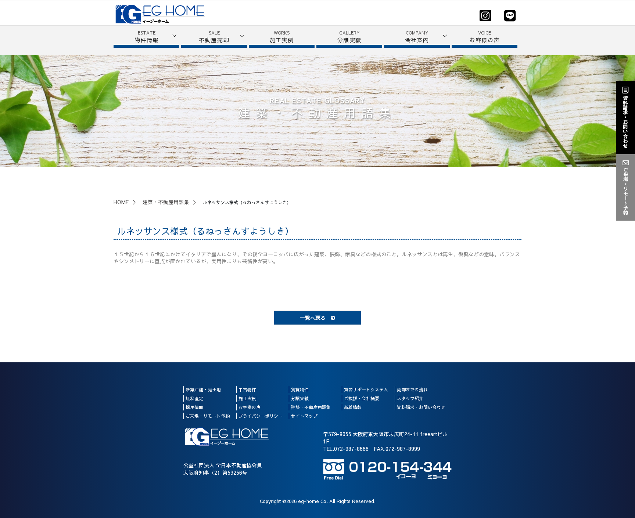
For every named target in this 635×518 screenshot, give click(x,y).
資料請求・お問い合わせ (421, 407)
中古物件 (247, 389)
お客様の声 (249, 407)
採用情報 (194, 407)
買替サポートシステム (366, 389)
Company (417, 37)
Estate (146, 37)
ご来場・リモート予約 (208, 416)
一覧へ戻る (315, 317)
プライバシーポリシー (260, 416)
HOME (121, 202)
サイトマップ (304, 416)
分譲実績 (300, 398)
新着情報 (353, 407)
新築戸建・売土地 (203, 389)
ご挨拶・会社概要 (361, 398)
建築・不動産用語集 (166, 202)
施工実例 (247, 398)
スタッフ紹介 (410, 398)
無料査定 (194, 398)
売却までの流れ (412, 389)
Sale (214, 37)
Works (282, 37)
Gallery (349, 37)
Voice (484, 37)
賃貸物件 (300, 389)
